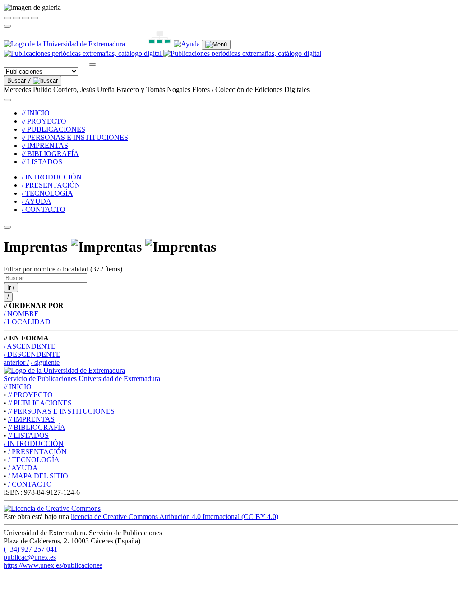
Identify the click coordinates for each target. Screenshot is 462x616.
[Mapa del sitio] (149, 44)
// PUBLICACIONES (53, 129)
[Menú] (216, 45)
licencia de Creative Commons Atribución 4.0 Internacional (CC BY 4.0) (174, 516)
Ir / (10, 287)
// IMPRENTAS (45, 145)
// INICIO (36, 113)
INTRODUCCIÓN (34, 443)
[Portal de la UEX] (64, 44)
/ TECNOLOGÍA (47, 193)
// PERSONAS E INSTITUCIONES (75, 137)
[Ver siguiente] (25, 18)
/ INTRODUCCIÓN (52, 177)
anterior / (16, 362)
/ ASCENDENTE (29, 346)
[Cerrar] (7, 18)
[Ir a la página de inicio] (162, 53)
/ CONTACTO (43, 209)
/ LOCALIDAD (27, 322)
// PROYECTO (44, 121)
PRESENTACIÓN (37, 451)
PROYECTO (30, 395)
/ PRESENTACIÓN (51, 185)
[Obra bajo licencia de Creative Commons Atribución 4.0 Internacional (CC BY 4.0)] (52, 508)
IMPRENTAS (31, 419)
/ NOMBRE (21, 313)
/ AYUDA (36, 201)
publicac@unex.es (30, 557)
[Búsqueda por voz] (92, 64)
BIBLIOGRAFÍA (36, 427)
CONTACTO (30, 484)
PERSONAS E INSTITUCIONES (61, 411)
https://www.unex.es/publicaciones (53, 565)
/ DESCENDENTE (32, 354)
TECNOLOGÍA (34, 460)
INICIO (18, 387)
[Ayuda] (187, 44)
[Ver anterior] (16, 18)
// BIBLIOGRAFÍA (50, 153)
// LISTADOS (42, 161)
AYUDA (23, 468)
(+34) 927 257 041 (30, 549)
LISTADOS (28, 435)
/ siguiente (45, 362)
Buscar (19, 80)
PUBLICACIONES (40, 403)
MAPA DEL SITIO (38, 476)
